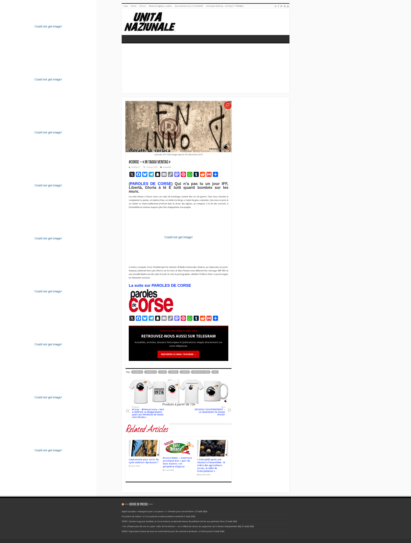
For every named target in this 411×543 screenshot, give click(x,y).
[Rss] (275, 6)
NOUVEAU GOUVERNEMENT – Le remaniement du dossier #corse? (210, 411)
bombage (137, 372)
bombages (151, 372)
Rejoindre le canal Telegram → (178, 354)
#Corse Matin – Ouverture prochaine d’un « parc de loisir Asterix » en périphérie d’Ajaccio (177, 462)
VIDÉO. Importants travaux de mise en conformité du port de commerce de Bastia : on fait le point (167, 531)
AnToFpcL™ (136, 167)
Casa (125, 6)
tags (215, 372)
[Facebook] (278, 6)
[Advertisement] (205, 69)
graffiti (185, 372)
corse (163, 372)
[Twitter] (281, 6)
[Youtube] (288, 6)
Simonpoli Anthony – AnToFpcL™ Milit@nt (225, 6)
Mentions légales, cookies (160, 6)
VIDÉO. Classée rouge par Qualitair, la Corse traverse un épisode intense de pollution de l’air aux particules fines (173, 521)
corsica (173, 372)
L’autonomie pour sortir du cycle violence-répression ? (144, 461)
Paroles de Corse (201, 372)
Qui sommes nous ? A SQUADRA (189, 6)
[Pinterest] (284, 6)
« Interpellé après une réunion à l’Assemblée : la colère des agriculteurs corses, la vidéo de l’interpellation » (211, 465)
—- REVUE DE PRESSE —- (138, 504)
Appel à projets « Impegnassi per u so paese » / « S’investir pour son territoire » (158, 511)
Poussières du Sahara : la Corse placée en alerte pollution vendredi (152, 516)
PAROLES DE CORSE (150, 183)
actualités (167, 167)
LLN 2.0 (142, 6)
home (133, 6)
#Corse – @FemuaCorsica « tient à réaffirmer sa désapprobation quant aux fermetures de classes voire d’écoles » (148, 412)
